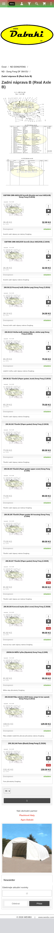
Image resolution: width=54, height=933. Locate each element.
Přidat (39, 903)
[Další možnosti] (51, 3)
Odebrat (16, 903)
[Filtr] (29, 3)
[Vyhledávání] (36, 3)
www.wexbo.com (46, 917)
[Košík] (44, 3)
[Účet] (22, 3)
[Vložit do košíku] (48, 211)
